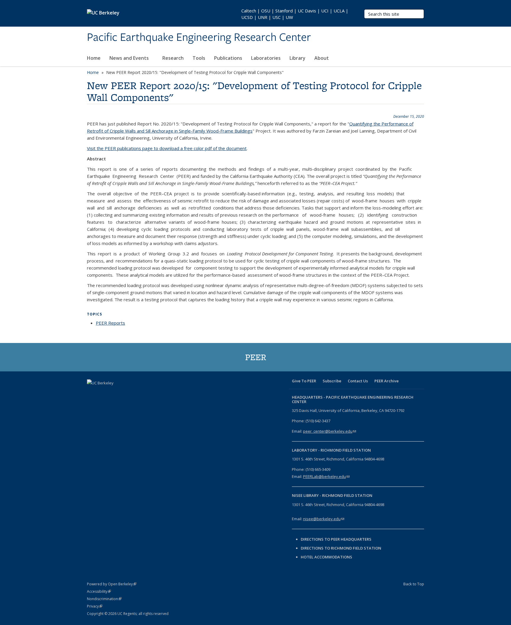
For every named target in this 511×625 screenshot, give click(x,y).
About (322, 58)
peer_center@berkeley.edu (329, 431)
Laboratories (266, 58)
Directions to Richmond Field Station (341, 548)
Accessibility (99, 591)
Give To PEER (304, 381)
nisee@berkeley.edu (323, 518)
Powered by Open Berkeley (111, 584)
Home (94, 58)
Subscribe (332, 381)
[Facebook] (92, 393)
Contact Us (358, 381)
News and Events (129, 58)
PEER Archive (386, 381)
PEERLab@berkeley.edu (326, 476)
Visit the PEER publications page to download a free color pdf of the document (167, 148)
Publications (228, 58)
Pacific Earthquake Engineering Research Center (199, 37)
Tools (199, 58)
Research (173, 58)
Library (297, 58)
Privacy (94, 606)
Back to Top (413, 584)
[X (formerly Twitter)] (103, 393)
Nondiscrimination (104, 598)
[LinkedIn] (115, 393)
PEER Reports (110, 323)
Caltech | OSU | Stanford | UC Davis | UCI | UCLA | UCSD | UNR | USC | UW (294, 14)
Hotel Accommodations (326, 557)
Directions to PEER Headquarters (336, 539)
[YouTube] (126, 393)
